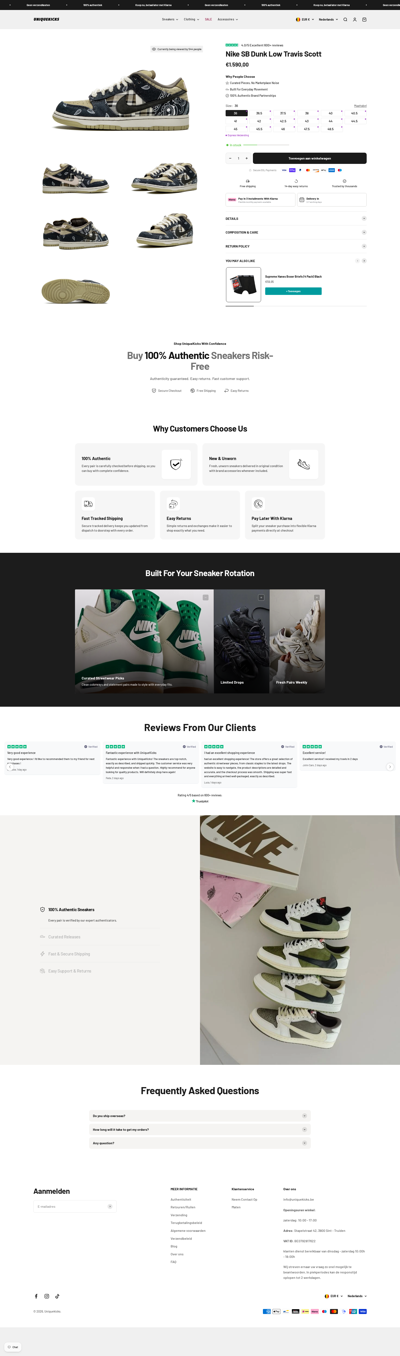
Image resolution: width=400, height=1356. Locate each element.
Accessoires (226, 19)
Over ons (177, 1254)
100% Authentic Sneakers (71, 909)
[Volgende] (364, 260)
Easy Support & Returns (69, 970)
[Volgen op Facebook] (36, 1296)
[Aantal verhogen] (246, 158)
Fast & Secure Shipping (69, 953)
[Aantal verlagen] (230, 158)
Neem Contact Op (244, 1199)
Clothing (189, 19)
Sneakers (168, 19)
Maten (236, 1207)
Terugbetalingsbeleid (186, 1223)
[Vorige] (357, 260)
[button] (10, 767)
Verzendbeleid (181, 1238)
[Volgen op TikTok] (57, 1296)
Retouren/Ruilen (183, 1207)
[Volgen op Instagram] (47, 1296)
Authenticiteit (181, 1199)
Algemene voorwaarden (188, 1230)
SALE (208, 19)
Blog (174, 1246)
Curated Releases (64, 936)
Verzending (179, 1215)
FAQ (173, 1262)
